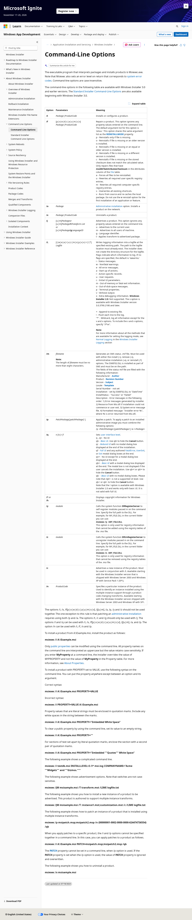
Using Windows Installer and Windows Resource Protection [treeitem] (23, 164)
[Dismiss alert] (186, 6)
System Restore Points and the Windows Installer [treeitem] (21, 175)
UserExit (140, 450)
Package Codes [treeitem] (15, 193)
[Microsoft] (6, 26)
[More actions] (144, 44)
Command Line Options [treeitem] (23, 129)
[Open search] (177, 26)
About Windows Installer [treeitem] (20, 83)
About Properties (74, 663)
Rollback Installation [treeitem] (18, 104)
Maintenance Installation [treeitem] (21, 109)
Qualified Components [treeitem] (19, 204)
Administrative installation (109, 206)
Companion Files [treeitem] (16, 215)
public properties (60, 646)
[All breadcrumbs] (47, 44)
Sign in (184, 26)
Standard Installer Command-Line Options (97, 91)
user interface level (110, 434)
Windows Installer (103, 44)
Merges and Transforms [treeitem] (20, 199)
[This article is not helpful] (184, 45)
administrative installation (126, 613)
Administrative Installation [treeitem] (21, 98)
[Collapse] (37, 42)
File (112, 172)
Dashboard (181, 34)
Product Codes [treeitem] (15, 188)
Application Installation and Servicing (72, 44)
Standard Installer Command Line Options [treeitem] (22, 137)
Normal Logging (104, 339)
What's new (165, 34)
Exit (100, 453)
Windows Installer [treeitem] (15, 54)
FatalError (130, 450)
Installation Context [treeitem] (18, 226)
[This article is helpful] (181, 45)
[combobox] (21, 48)
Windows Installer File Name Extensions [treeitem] (22, 116)
